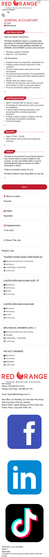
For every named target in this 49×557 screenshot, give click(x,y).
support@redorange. (15, 394)
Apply (24, 187)
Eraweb (4, 556)
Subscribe (6, 551)
